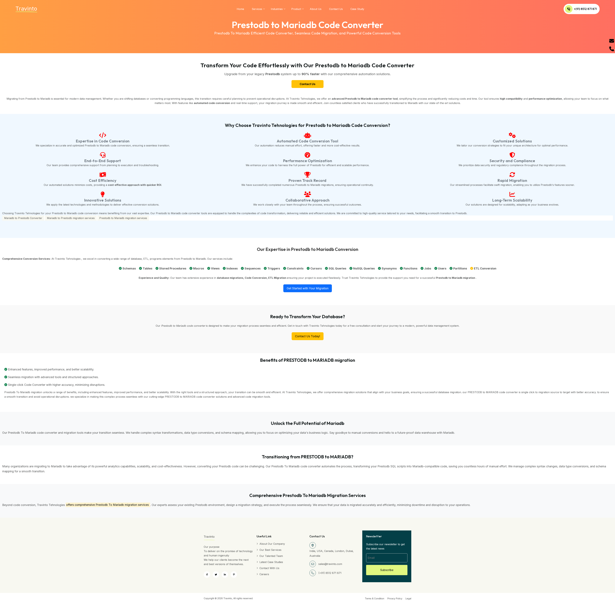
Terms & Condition (374, 598)
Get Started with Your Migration (307, 288)
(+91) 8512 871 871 (329, 573)
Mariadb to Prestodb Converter (23, 218)
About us (315, 9)
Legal (408, 598)
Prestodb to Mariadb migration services (123, 218)
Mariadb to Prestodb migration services (71, 218)
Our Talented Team (271, 556)
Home (240, 9)
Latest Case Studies (271, 562)
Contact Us (336, 9)
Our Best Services (270, 549)
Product (296, 9)
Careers (264, 574)
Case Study (357, 9)
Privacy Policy (394, 598)
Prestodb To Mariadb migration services (122, 505)
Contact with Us (269, 568)
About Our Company (272, 543)
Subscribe (386, 570)
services (257, 9)
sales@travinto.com (330, 564)
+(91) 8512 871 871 (585, 9)
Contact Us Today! (307, 336)
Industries (277, 9)
